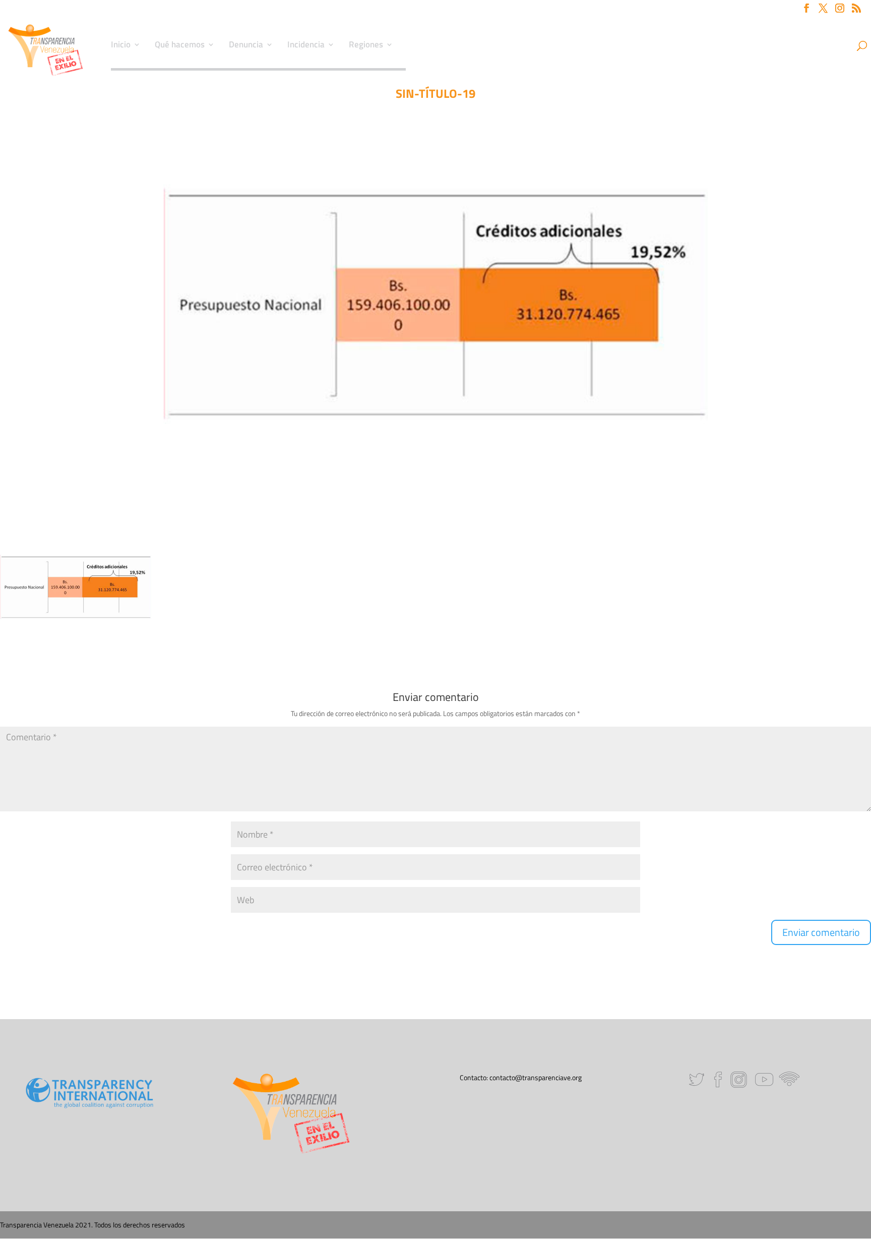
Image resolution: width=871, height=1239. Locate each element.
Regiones (366, 46)
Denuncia (246, 46)
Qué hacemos (180, 46)
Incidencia (306, 46)
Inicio (121, 46)
